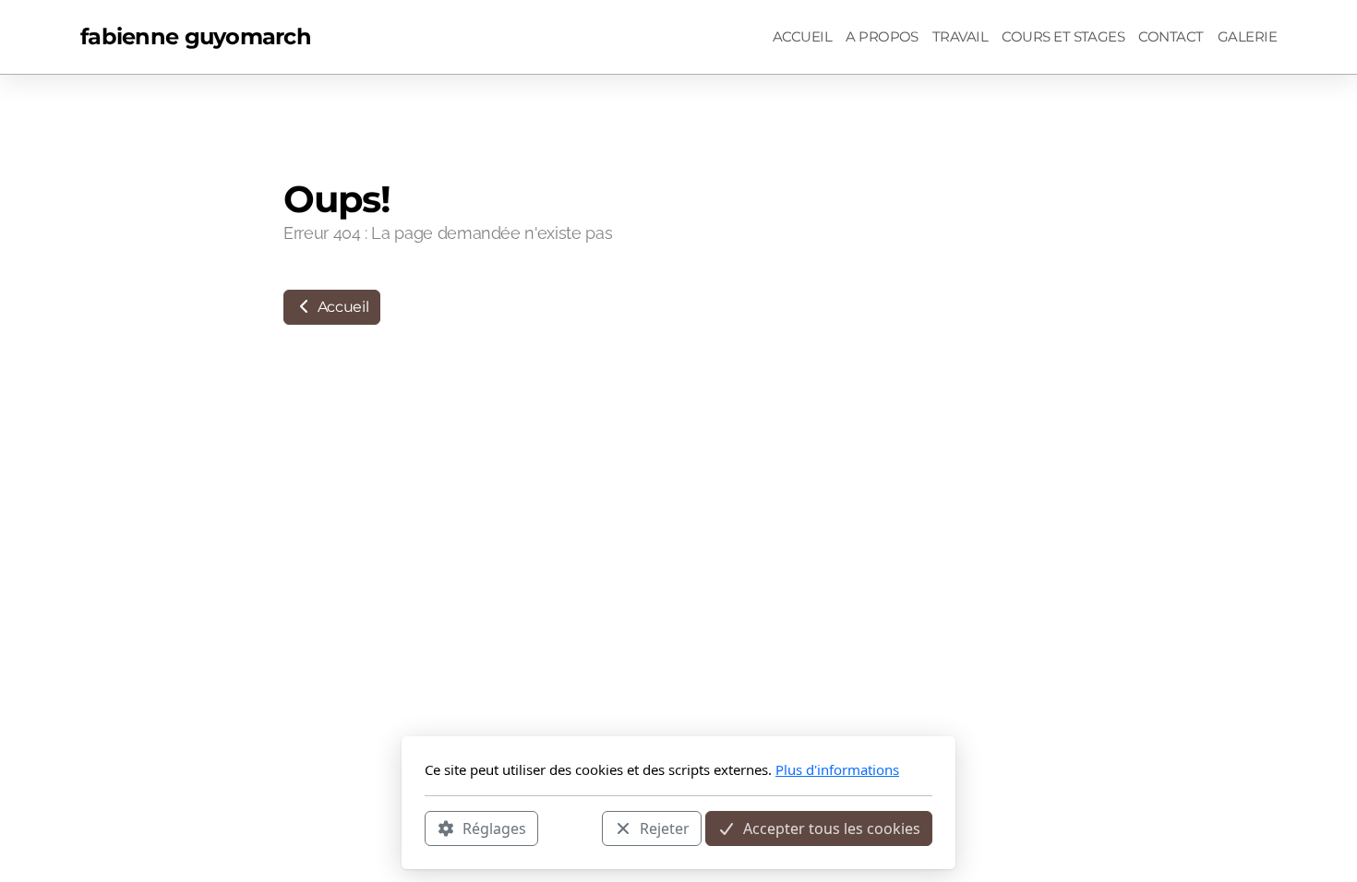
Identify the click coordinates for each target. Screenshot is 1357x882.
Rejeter (665, 827)
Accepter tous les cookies (831, 827)
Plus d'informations (837, 769)
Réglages (494, 827)
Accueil (341, 307)
